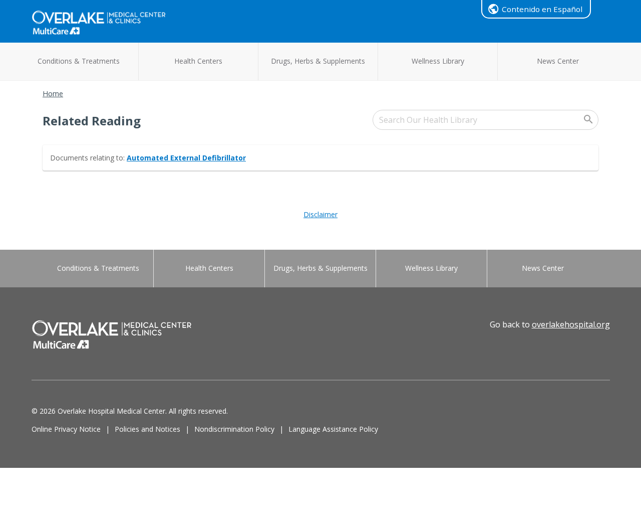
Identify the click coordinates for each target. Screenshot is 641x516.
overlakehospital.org (571, 324)
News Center (558, 61)
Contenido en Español (542, 9)
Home (53, 93)
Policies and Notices (147, 429)
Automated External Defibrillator (186, 157)
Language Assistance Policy (333, 429)
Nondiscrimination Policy (234, 429)
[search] (485, 120)
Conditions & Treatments (79, 61)
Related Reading (92, 120)
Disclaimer (320, 214)
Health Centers (198, 61)
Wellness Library (438, 61)
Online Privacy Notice (66, 429)
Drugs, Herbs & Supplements (318, 61)
